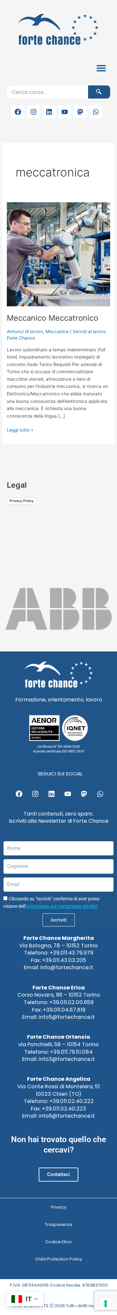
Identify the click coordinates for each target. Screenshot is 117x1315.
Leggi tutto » (20, 429)
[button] (101, 68)
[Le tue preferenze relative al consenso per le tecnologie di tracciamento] (105, 1303)
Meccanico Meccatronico (52, 318)
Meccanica (57, 331)
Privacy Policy (21, 500)
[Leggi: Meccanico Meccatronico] (58, 253)
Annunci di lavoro (25, 331)
